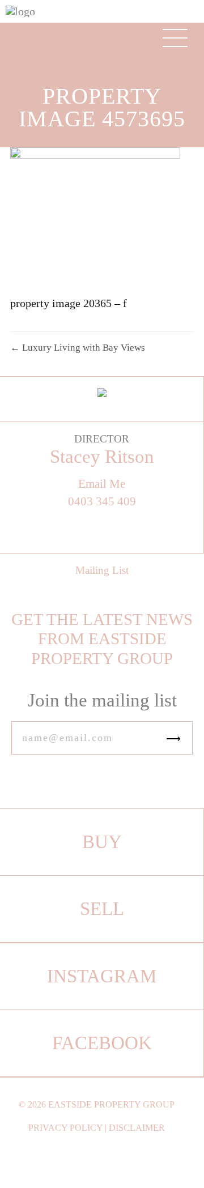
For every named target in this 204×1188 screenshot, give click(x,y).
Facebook (102, 1043)
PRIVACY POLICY (65, 1127)
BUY (102, 842)
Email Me (101, 484)
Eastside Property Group (111, 1104)
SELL (102, 909)
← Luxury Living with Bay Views (77, 347)
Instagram (101, 976)
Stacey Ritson (102, 457)
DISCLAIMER (137, 1127)
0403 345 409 (102, 502)
